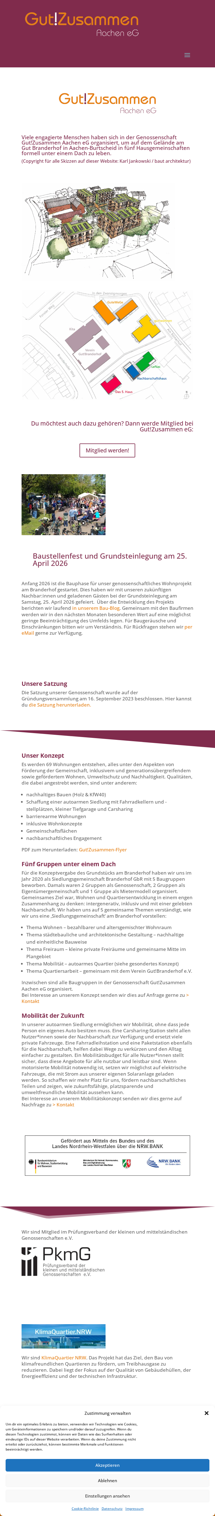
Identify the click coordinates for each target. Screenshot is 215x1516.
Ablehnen (107, 1480)
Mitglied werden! (107, 450)
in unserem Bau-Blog (96, 608)
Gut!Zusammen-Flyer (103, 849)
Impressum (134, 1508)
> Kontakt (63, 1104)
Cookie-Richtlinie (85, 1508)
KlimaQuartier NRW (63, 1357)
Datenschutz (112, 1508)
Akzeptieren (107, 1465)
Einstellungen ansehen (107, 1496)
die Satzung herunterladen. (60, 705)
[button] (206, 1413)
